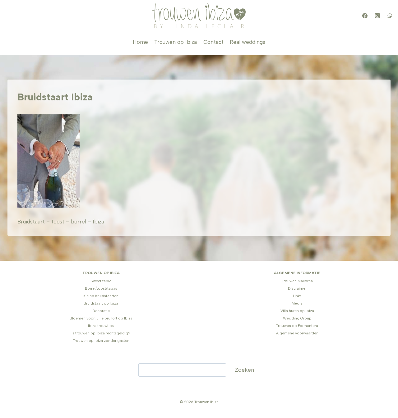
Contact (213, 42)
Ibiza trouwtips (101, 326)
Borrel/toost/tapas (101, 288)
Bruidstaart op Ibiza (101, 303)
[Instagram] (377, 16)
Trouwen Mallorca (297, 281)
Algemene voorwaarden (297, 333)
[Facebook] (364, 16)
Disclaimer (297, 288)
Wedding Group (297, 318)
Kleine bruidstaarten (100, 296)
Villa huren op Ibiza (297, 311)
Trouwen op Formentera (297, 326)
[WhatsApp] (389, 16)
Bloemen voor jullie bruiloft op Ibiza (101, 318)
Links (297, 296)
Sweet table (100, 281)
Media (297, 303)
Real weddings (247, 42)
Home (140, 42)
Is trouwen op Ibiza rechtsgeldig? (101, 333)
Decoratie (101, 311)
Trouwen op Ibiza (175, 42)
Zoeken (244, 369)
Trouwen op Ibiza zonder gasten (101, 340)
